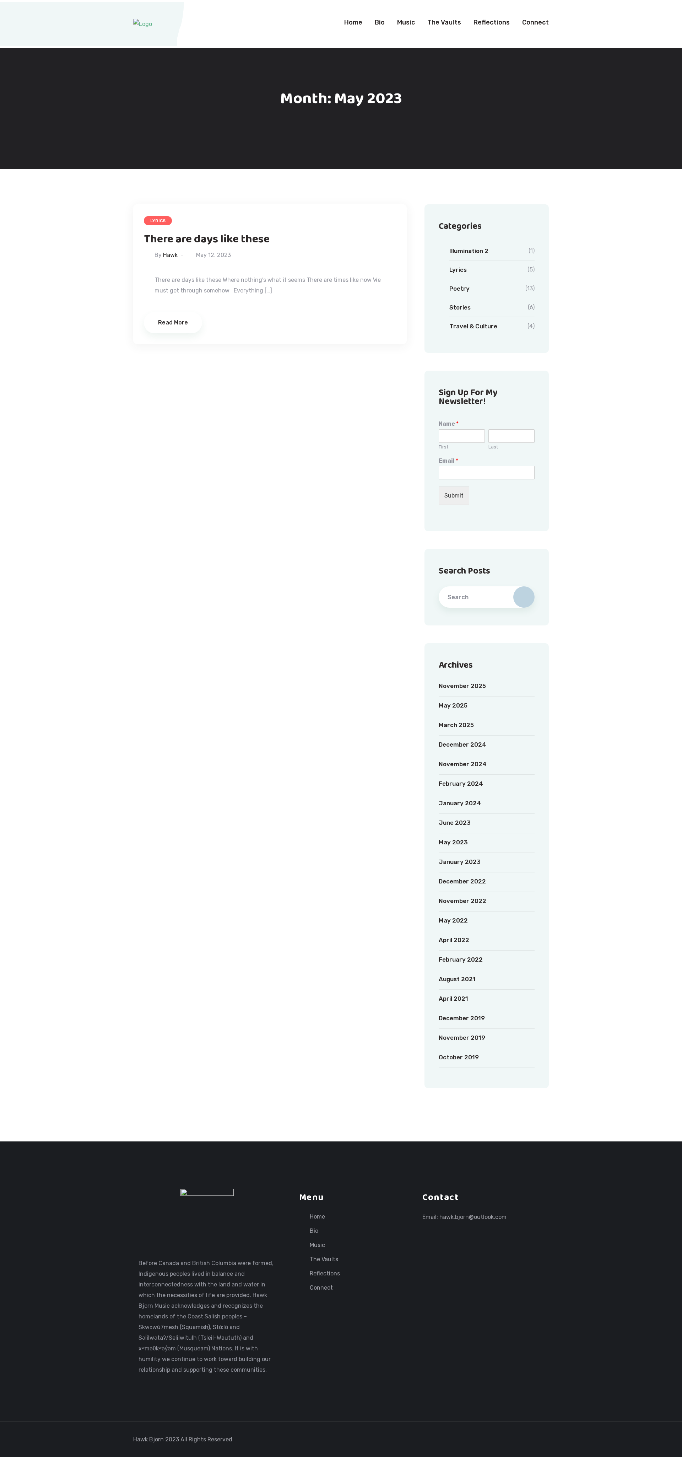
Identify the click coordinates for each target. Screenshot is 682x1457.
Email (448, 460)
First (443, 447)
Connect (535, 22)
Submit (454, 495)
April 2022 (454, 939)
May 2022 (453, 920)
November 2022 (462, 900)
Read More (173, 322)
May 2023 (453, 842)
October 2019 (459, 1057)
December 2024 (462, 744)
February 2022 (461, 959)
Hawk (170, 255)
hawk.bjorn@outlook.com (473, 1217)
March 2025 (456, 724)
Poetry (459, 288)
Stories (460, 307)
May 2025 (453, 705)
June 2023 (455, 822)
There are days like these (207, 239)
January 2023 (460, 861)
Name (449, 423)
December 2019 (462, 1018)
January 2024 (460, 803)
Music (406, 22)
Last (493, 447)
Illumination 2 (468, 250)
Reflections (491, 22)
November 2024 (463, 764)
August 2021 (457, 979)
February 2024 (461, 783)
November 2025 (462, 685)
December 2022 (462, 881)
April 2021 (453, 998)
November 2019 (462, 1037)
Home (353, 22)
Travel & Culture (473, 326)
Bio (380, 22)
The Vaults (444, 22)
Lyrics (158, 220)
